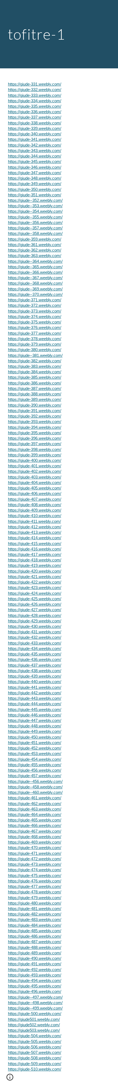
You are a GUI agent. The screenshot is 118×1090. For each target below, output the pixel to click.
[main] (59, 34)
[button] (9, 1079)
